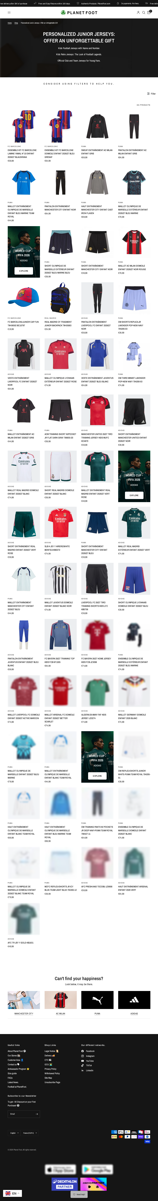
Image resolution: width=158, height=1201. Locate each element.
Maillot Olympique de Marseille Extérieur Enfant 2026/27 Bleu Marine (133, 210)
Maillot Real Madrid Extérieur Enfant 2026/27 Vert (134, 548)
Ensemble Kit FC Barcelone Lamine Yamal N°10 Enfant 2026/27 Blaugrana (22, 154)
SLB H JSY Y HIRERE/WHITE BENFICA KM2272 (57, 548)
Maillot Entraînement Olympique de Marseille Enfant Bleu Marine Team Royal (21, 211)
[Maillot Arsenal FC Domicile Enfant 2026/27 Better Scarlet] (61, 691)
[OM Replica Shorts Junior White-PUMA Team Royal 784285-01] (134, 747)
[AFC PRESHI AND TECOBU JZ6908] (97, 863)
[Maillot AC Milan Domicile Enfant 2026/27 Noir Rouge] (134, 242)
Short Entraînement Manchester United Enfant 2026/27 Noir (132, 437)
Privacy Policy (50, 1068)
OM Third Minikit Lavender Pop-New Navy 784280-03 (131, 379)
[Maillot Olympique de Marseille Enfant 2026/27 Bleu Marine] (24, 747)
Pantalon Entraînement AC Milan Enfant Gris (132, 152)
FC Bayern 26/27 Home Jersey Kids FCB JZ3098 (96, 660)
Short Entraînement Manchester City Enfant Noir (97, 267)
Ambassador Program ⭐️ (18, 1068)
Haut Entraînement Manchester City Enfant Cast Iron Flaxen (97, 210)
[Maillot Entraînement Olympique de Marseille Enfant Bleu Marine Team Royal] (24, 182)
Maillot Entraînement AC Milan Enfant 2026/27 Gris (21, 435)
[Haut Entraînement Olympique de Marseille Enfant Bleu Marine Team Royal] (61, 803)
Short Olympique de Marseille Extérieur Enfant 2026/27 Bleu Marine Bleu (59, 269)
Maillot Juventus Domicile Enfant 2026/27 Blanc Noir (59, 604)
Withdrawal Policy (52, 1073)
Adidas (134, 1013)
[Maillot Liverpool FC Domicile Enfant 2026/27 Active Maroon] (24, 691)
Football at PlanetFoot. (17, 1086)
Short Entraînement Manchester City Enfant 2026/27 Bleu (94, 550)
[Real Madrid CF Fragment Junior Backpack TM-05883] (61, 298)
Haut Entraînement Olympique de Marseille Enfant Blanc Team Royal (21, 830)
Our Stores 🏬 (14, 1055)
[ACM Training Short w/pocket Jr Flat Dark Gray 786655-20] (61, 410)
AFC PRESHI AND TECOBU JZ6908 (96, 886)
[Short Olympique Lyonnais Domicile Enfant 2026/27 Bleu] (134, 579)
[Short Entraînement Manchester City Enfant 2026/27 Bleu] (97, 523)
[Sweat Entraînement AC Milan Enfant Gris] (97, 126)
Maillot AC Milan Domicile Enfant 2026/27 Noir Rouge (132, 267)
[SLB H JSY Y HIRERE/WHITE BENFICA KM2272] (61, 523)
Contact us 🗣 (14, 1064)
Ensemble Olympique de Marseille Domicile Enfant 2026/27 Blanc (132, 830)
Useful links (14, 1045)
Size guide (12, 1073)
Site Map (48, 1077)
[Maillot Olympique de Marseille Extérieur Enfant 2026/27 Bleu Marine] (134, 182)
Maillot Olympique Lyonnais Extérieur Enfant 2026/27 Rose (61, 379)
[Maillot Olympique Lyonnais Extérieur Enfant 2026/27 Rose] (61, 354)
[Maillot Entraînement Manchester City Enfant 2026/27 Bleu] (24, 579)
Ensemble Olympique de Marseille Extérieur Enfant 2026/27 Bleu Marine (133, 662)
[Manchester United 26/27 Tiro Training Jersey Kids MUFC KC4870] (97, 410)
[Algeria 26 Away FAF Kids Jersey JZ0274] (97, 691)
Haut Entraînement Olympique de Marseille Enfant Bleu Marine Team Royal (58, 832)
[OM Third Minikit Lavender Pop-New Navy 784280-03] (134, 354)
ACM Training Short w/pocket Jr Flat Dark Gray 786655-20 (60, 435)
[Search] (143, 12)
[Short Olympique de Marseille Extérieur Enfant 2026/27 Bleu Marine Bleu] (61, 242)
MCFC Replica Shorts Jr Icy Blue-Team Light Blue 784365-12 (61, 888)
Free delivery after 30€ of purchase (140, 3)
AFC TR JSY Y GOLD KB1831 (20, 942)
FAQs (10, 1077)
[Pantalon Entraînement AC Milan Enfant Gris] (134, 126)
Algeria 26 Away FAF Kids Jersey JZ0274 (93, 716)
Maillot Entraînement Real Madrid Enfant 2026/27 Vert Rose (95, 494)
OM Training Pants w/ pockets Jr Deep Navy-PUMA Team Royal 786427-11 (97, 830)
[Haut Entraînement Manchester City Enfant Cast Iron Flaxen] (97, 182)
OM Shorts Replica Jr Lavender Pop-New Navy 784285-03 (130, 325)
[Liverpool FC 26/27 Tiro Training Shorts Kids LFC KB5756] (97, 579)
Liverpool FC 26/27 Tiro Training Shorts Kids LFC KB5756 (94, 606)
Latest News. (13, 1082)
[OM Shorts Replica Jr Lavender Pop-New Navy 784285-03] (134, 298)
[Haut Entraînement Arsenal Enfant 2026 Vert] (134, 863)
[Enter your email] (37, 1114)
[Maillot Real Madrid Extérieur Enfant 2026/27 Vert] (134, 523)
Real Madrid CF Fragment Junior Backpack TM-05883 (58, 323)
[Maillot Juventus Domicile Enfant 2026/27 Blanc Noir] (61, 579)
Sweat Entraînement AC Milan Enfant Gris (96, 152)
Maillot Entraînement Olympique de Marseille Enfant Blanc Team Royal (58, 774)
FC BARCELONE (14, 146)
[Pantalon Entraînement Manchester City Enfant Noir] (61, 182)
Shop (16, 23)
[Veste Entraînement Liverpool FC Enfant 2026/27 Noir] (24, 354)
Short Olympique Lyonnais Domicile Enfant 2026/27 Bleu (133, 604)
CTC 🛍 (48, 1060)
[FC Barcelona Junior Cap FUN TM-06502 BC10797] (24, 298)
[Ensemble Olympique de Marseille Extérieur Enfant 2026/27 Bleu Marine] (134, 635)
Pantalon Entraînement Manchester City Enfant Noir (60, 208)
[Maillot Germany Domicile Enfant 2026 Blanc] (134, 691)
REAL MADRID (50, 318)
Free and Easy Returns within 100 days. (30, 3)
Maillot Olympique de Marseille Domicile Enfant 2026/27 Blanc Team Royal (22, 890)
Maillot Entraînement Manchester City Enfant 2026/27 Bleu (21, 606)
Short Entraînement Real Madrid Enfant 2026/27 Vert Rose (22, 550)
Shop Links (50, 1045)
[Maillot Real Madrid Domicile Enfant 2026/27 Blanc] (24, 467)
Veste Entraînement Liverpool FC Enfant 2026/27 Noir (22, 381)
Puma (97, 1013)
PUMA (83, 146)
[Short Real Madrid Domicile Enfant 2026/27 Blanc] (61, 467)
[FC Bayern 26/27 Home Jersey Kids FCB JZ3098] (97, 635)
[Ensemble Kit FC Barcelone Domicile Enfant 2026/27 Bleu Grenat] (61, 126)
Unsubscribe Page (52, 1082)
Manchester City (24, 1013)
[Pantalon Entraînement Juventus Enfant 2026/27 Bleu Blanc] (24, 635)
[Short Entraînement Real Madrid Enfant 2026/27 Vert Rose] (24, 523)
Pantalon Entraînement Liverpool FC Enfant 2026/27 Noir (96, 325)
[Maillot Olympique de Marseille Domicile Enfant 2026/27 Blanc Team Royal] (24, 863)
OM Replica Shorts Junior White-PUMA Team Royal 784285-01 (134, 774)
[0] (148, 12)
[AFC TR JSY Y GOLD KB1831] (24, 919)
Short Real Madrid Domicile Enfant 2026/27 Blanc (59, 492)
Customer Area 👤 (16, 1060)
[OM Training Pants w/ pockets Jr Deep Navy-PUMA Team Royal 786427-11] (97, 803)
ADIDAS (84, 318)
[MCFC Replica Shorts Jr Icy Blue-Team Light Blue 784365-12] (61, 863)
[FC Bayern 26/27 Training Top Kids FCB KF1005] (61, 635)
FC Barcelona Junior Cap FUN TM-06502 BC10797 (23, 323)
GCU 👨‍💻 (48, 1064)
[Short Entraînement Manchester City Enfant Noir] (97, 242)
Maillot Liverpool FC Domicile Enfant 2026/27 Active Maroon (24, 716)
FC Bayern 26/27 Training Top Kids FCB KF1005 (60, 660)
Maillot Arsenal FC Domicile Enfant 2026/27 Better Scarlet (60, 718)
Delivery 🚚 (50, 1055)
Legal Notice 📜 (52, 1051)
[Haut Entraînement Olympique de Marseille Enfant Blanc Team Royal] (24, 803)
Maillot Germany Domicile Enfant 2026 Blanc (132, 716)
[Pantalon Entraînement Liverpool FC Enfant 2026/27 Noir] (97, 298)
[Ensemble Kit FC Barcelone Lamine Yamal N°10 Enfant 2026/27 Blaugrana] (24, 126)
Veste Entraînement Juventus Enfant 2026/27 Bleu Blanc (97, 379)
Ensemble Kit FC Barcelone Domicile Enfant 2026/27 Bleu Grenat (60, 154)
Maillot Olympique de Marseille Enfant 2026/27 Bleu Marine (23, 774)
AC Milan (60, 1013)
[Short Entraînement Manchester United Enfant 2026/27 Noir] (134, 410)
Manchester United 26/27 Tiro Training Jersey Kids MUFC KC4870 (96, 437)
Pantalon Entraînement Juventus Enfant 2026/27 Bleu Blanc (23, 662)
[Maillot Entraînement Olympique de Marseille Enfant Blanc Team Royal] (61, 747)
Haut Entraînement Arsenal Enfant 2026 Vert (133, 888)
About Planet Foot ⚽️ (17, 1051)
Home (10, 23)
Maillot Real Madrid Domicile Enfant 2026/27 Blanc (23, 492)
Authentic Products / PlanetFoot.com (72, 3)
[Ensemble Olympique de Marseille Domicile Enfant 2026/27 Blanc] (134, 803)
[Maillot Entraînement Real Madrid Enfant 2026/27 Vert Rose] (97, 467)
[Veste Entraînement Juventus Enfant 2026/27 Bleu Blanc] (97, 354)
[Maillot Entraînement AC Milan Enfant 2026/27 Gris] (24, 410)
